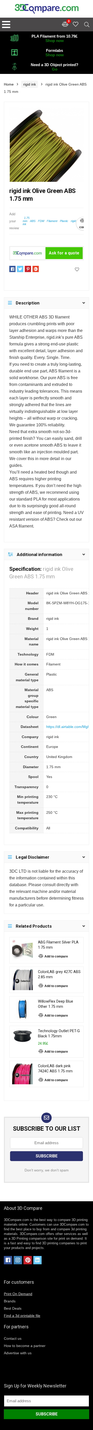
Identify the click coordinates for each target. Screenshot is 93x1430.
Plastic (64, 221)
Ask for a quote (64, 253)
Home (9, 84)
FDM (41, 221)
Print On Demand (18, 1294)
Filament (52, 221)
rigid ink (29, 84)
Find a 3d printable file (22, 1316)
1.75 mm (26, 219)
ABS (32, 221)
